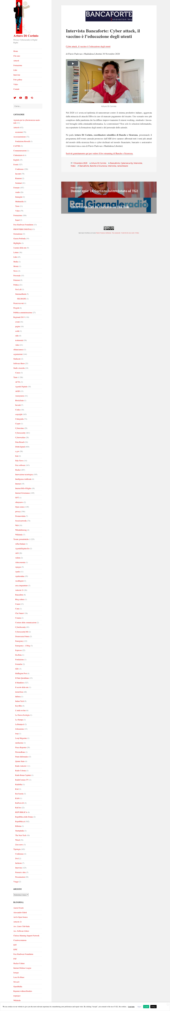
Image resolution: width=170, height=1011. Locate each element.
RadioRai (18, 784)
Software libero (19, 363)
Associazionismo (19, 136)
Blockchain (19, 400)
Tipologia (16, 849)
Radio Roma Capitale (23, 775)
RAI (17, 789)
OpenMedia (17, 986)
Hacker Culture (19, 963)
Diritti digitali (20, 446)
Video (15, 84)
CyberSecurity (20, 627)
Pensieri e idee (20, 872)
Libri (15, 70)
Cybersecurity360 (21, 631)
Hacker (18, 470)
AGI (17, 553)
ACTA (17, 382)
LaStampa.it (19, 724)
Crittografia (19, 419)
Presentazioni (20, 877)
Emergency (19, 641)
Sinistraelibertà (20, 294)
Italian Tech (19, 701)
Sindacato (17, 359)
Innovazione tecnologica (24, 474)
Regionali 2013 (19, 317)
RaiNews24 (19, 803)
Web (17, 525)
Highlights (17, 243)
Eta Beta (18, 655)
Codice (17, 409)
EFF (15, 945)
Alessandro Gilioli (20, 912)
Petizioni (16, 280)
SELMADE (21, 298)
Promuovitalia (20, 516)
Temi (15, 377)
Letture (16, 252)
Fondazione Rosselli (22, 141)
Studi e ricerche (19, 368)
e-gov (17, 451)
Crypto (17, 423)
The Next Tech (20, 835)
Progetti (16, 308)
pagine (17, 326)
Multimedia (19, 201)
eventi (17, 321)
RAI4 (17, 798)
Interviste (16, 75)
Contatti (16, 89)
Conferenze (19, 169)
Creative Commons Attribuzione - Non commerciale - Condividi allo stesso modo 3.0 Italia (117, 233)
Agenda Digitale (21, 386)
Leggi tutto (131, 1007)
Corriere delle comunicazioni (25, 622)
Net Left (18, 289)
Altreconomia (20, 562)
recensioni (19, 132)
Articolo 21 (19, 590)
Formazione (17, 65)
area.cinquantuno (21, 585)
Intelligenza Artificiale (23, 479)
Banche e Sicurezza (98, 166)
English (16, 160)
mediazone (19, 743)
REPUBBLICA (21, 812)
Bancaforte (19, 594)
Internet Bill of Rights (23, 488)
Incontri (18, 173)
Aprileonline (19, 576)
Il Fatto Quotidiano (22, 678)
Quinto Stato (20, 761)
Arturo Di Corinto (25, 35)
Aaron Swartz (18, 908)
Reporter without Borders (22, 991)
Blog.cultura (19, 599)
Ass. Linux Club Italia (21, 926)
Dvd (17, 858)
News (15, 271)
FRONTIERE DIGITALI (22, 229)
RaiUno (18, 807)
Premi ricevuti (18, 303)
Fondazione (19, 659)
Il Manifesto (19, 682)
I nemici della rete (19, 247)
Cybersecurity (20, 433)
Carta (17, 608)
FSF (15, 958)
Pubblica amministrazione (22, 312)
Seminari (18, 183)
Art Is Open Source (20, 917)
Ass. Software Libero (21, 931)
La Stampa (19, 719)
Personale (16, 275)
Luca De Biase (18, 977)
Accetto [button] (146, 1007)
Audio (17, 192)
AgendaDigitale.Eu (22, 548)
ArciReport (19, 581)
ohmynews (19, 502)
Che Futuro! (19, 613)
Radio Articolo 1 (21, 766)
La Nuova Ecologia (22, 715)
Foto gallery (17, 79)
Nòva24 (16, 982)
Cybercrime (19, 428)
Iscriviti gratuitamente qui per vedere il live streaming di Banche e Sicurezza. (99, 153)
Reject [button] (139, 1007)
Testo (17, 206)
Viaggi (15, 881)
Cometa (18, 618)
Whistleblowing (21, 530)
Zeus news (19, 844)
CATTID (16, 146)
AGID (17, 391)
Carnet (17, 604)
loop (17, 733)
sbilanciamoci (18, 349)
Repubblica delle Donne (24, 817)
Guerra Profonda (19, 238)
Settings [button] (153, 1007)
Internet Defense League (22, 968)
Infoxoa (18, 696)
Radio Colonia (20, 770)
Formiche (18, 664)
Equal (17, 220)
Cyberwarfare (20, 437)
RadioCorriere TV (22, 780)
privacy (18, 511)
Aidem (17, 557)
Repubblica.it (20, 821)
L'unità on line (20, 710)
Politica (16, 284)
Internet (18, 483)
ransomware (122, 166)
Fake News (19, 460)
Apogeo (18, 567)
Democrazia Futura (22, 636)
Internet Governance (22, 493)
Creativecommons (19, 940)
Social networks (21, 520)
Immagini (18, 197)
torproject (16, 995)
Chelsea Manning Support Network (26, 935)
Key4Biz (18, 705)
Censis (17, 372)
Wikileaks (19, 534)
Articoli (16, 60)
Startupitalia (19, 830)
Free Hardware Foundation (23, 224)
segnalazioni (17, 354)
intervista (112, 166)
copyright (18, 414)
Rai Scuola (19, 793)
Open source (20, 507)
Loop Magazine (21, 738)
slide (17, 335)
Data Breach (19, 442)
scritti (17, 331)
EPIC (15, 949)
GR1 (17, 668)
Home (15, 51)
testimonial (19, 340)
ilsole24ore (19, 692)
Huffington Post (21, 673)
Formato (16, 187)
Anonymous (19, 396)
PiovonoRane (20, 752)
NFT (17, 497)
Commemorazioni (19, 150)
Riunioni (18, 178)
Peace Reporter (20, 747)
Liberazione (19, 729)
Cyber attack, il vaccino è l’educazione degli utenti (88, 46)
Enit (16, 456)
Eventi (15, 164)
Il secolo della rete (21, 687)
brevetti (18, 405)
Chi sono (16, 56)
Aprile (17, 571)
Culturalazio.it (18, 155)
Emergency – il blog (22, 645)
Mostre (16, 266)
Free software (20, 465)
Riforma (18, 826)
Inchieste (18, 863)
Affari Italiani (20, 544)
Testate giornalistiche (21, 539)
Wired (17, 840)
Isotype (16, 972)
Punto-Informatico (21, 756)
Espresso (18, 650)
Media (15, 261)
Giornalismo (17, 234)
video (17, 345)
